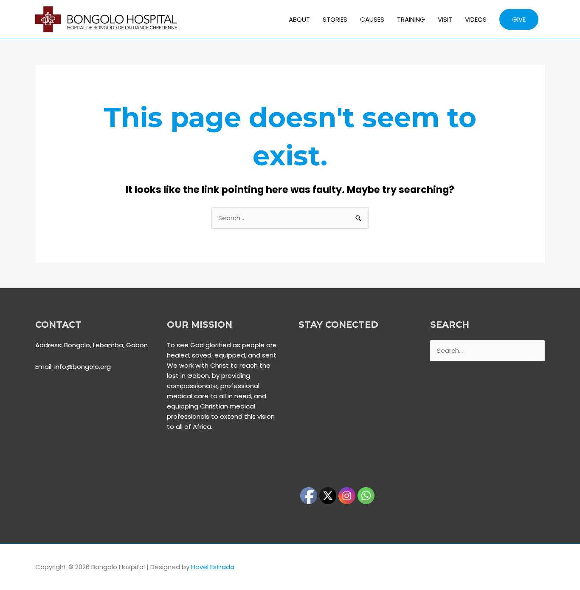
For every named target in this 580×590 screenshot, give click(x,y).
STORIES (335, 19)
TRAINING (411, 19)
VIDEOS (476, 19)
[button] (518, 19)
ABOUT (299, 19)
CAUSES (372, 19)
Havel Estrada (212, 566)
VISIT (445, 19)
